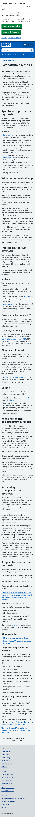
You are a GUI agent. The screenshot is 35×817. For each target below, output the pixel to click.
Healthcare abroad (7, 783)
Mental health (5, 761)
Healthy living (5, 758)
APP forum (16, 625)
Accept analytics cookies (11, 26)
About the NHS (6, 780)
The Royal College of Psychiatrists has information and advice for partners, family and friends (16, 730)
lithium (26, 297)
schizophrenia (10, 400)
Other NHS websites (7, 791)
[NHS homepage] (6, 45)
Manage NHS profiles (7, 788)
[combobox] (15, 50)
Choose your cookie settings (11, 38)
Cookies (3, 807)
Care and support (6, 764)
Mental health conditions (10, 60)
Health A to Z (6, 55)
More (26, 55)
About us (4, 795)
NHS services (17, 55)
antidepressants (8, 304)
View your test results (7, 777)
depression (7, 158)
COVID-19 (4, 767)
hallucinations (8, 135)
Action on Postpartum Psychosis (12, 377)
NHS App (4, 771)
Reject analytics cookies (11, 32)
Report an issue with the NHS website (13, 798)
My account (28, 45)
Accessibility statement (8, 801)
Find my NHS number (7, 774)
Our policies (5, 804)
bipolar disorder (28, 398)
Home (3, 749)
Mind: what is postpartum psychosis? (15, 638)
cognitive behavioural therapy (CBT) (13, 339)
